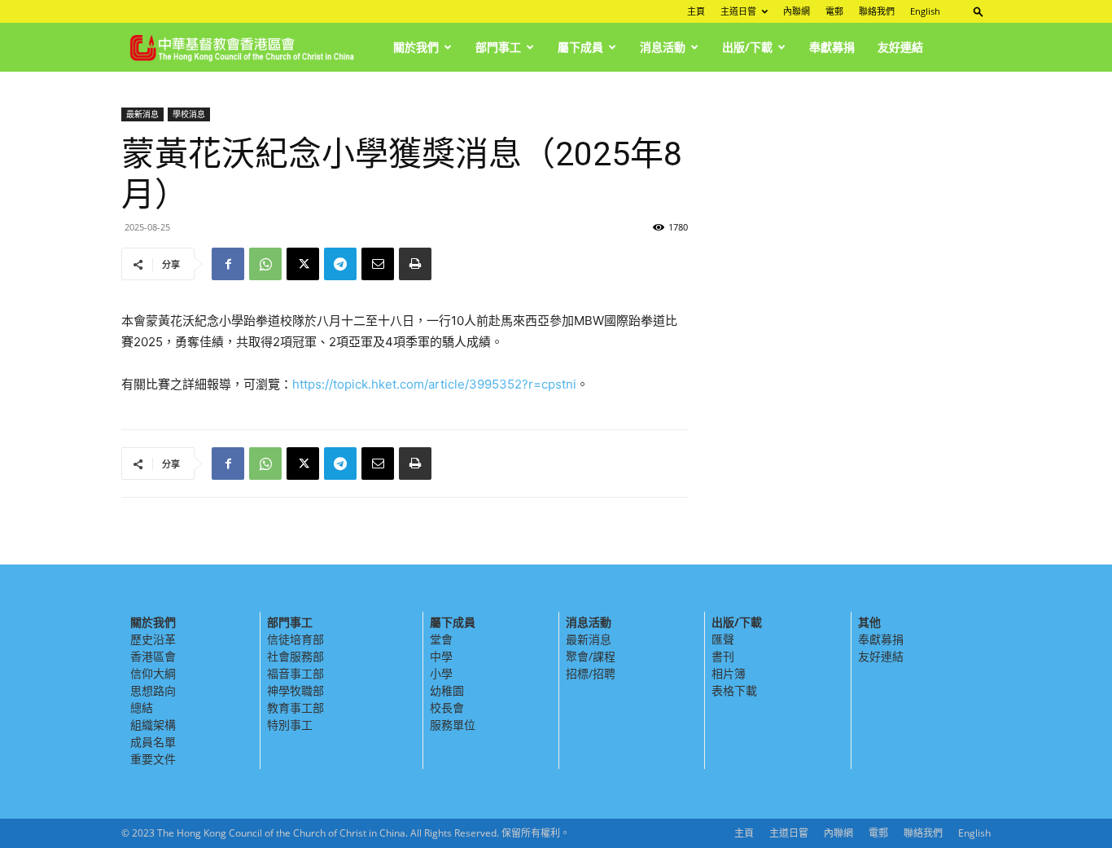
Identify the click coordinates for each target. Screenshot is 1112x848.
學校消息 (189, 114)
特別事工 (290, 724)
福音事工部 (295, 673)
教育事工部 (295, 707)
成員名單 (153, 741)
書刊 (722, 656)
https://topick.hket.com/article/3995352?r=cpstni (434, 384)
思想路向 (153, 690)
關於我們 (416, 47)
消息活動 (662, 47)
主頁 (696, 11)
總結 (141, 707)
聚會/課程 (590, 656)
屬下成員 (580, 47)
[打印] (415, 264)
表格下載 (734, 690)
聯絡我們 (877, 11)
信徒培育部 (295, 639)
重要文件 (153, 759)
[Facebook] (228, 264)
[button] (978, 11)
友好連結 (900, 47)
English (925, 11)
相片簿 (728, 673)
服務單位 (452, 724)
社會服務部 (295, 656)
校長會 (447, 707)
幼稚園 (447, 690)
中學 (441, 656)
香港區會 (153, 656)
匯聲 (722, 639)
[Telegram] (340, 264)
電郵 (834, 11)
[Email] (377, 264)
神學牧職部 (295, 690)
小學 (441, 673)
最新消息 (142, 114)
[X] (303, 264)
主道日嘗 (738, 11)
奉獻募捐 (832, 47)
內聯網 (796, 11)
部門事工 (498, 47)
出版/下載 (747, 47)
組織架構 (153, 724)
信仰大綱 (153, 673)
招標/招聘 (590, 673)
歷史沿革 (153, 639)
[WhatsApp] (265, 264)
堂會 (441, 639)
